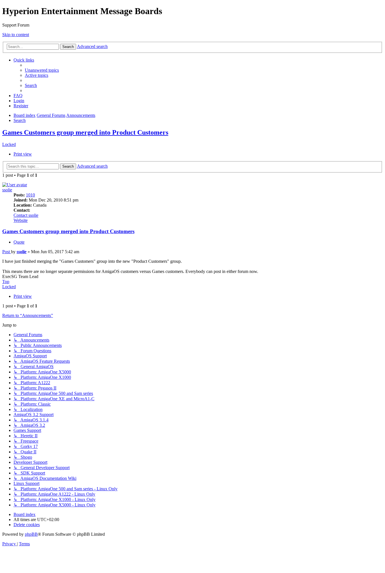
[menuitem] (42, 70)
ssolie (7, 189)
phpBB (31, 534)
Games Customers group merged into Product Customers (85, 132)
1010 (30, 195)
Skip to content (15, 34)
